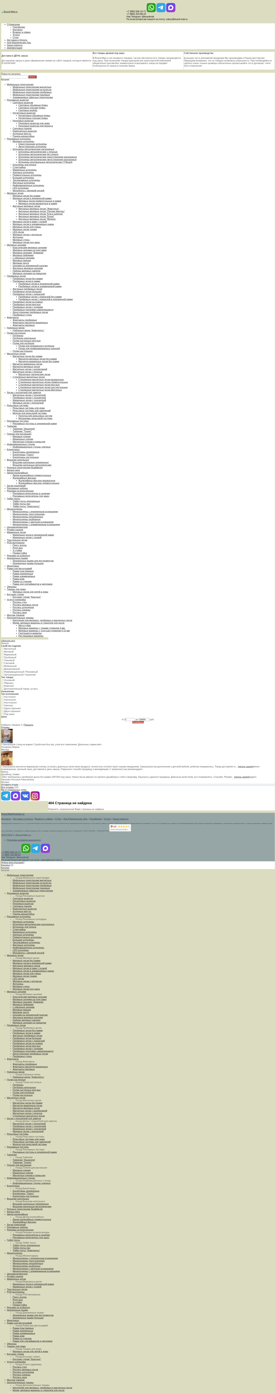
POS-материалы (16, 542)
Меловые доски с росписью (27, 234)
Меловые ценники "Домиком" (28, 253)
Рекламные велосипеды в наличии (31, 493)
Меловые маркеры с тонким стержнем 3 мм (41, 628)
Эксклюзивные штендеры (26, 180)
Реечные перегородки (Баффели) (25, 467)
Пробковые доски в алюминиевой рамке (40, 286)
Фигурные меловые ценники (28, 268)
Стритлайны (19, 167)
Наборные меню (16, 328)
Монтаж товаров (16, 615)
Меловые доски (15, 193)
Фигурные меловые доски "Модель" (37, 219)
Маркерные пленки (23, 439)
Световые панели (22, 128)
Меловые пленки (22, 436)
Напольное (10, 700)
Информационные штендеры (28, 185)
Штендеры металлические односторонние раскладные (47, 157)
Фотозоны (18, 237)
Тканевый (9, 660)
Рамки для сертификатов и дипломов (32, 584)
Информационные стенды (21, 444)
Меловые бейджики (23, 255)
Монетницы (13, 566)
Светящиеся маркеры (30, 633)
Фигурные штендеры (24, 183)
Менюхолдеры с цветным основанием (33, 522)
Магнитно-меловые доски (26, 366)
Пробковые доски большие (27, 291)
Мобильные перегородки (20, 84)
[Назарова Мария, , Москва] (7, 742)
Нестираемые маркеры (30, 636)
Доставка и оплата (23, 819)
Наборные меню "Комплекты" (28, 330)
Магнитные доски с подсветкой (29, 395)
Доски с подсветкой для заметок (24, 392)
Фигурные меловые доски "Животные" (39, 209)
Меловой (9, 651)
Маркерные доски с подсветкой (29, 400)
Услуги (16, 35)
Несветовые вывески (24, 113)
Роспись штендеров (23, 607)
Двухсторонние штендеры (32, 146)
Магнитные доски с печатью (27, 372)
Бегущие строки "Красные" (27, 597)
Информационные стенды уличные (32, 447)
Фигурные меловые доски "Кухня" (36, 216)
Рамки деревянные (23, 574)
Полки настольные (23, 351)
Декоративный (12, 669)
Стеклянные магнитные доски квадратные (41, 379)
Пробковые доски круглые (27, 304)
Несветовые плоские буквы (33, 118)
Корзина (5, 865)
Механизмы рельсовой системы (35, 418)
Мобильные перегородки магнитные (32, 87)
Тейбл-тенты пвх (21, 504)
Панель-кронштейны (24, 136)
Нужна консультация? (12, 862)
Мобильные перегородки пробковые (32, 92)
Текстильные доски (17, 540)
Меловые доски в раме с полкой (30, 221)
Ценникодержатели (17, 527)
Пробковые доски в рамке (26, 281)
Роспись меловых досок (25, 605)
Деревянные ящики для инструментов (33, 561)
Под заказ (9, 714)
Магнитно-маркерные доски (27, 364)
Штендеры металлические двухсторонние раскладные (47, 159)
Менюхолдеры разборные (27, 519)
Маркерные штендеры (25, 170)
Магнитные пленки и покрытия (29, 442)
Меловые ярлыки (22, 260)
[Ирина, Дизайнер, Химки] (7, 764)
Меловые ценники (16, 245)
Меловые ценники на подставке (30, 250)
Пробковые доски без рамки (28, 278)
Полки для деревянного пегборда (36, 346)
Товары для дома (16, 589)
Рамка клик (18, 579)
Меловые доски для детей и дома (30, 592)
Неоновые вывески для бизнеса (35, 126)
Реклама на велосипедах (20, 491)
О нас (16, 37)
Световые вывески (23, 102)
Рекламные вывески (18, 100)
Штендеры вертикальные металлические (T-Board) (45, 162)
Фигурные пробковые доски (27, 289)
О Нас (58, 819)
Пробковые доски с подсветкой (29, 397)
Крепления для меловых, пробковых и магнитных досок (42, 620)
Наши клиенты (15, 45)
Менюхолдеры (14, 509)
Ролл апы (18, 548)
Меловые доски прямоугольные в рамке (39, 201)
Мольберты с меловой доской (28, 190)
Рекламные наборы (17, 488)
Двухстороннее (12, 711)
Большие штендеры (23, 177)
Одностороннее (12, 708)
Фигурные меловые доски (26, 206)
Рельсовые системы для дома (29, 408)
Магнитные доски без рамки (27, 356)
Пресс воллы (20, 545)
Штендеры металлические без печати (38, 154)
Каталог (5, 867)
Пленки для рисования (19, 434)
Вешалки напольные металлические (32, 465)
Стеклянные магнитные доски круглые (39, 385)
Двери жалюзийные (17, 473)
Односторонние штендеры (32, 144)
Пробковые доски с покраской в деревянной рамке (45, 299)
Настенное (10, 697)
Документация (14, 48)
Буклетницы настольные (26, 457)
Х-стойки (17, 550)
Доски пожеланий (16, 486)
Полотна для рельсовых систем (35, 416)
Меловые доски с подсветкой (28, 403)
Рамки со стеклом (22, 581)
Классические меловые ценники (30, 247)
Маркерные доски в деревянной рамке (33, 535)
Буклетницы (13, 449)
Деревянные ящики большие (28, 563)
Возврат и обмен (22, 32)
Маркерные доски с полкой (27, 537)
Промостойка (20, 553)
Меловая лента (21, 263)
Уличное (8, 705)
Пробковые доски (16, 276)
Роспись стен (20, 602)
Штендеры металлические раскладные (33, 149)
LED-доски (18, 232)
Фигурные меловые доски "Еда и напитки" (40, 214)
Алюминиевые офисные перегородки (33, 97)
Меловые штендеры (23, 141)
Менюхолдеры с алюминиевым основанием (36, 524)
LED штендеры (21, 188)
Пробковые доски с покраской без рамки (40, 297)
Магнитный (10, 649)
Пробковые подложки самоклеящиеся (33, 309)
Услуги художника (16, 599)
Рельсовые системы (17, 405)
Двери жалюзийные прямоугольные (32, 475)
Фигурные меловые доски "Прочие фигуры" (41, 211)
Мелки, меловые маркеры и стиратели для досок (38, 623)
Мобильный (10, 666)
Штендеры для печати (24, 165)
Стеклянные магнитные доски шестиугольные (43, 387)
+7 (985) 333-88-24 (136, 14)
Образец (8, 683)
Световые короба (27, 110)
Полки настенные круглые (27, 341)
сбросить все (8, 641)
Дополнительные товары (20, 618)
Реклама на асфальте (18, 555)
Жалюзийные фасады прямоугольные (38, 483)
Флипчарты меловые (24, 325)
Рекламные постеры (18, 421)
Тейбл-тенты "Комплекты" (26, 506)
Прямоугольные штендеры (27, 175)
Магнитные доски (16, 353)
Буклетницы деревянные (26, 452)
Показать (28, 725)
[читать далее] (245, 766)
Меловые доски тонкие (25, 229)
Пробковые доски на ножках (28, 302)
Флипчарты (13, 317)
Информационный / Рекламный (21, 672)
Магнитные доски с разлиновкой (30, 369)
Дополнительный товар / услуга (21, 689)
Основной (9, 680)
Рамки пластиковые (23, 571)
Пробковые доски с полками (28, 307)
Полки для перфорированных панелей (39, 348)
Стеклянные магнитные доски (29, 377)
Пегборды (18, 335)
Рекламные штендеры (19, 139)
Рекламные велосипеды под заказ (31, 496)
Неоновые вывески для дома (34, 123)
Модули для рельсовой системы (30, 413)
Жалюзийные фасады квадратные (36, 480)
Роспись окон (20, 612)
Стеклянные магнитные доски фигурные (40, 390)
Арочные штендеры (23, 172)
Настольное (10, 702)
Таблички (12, 426)
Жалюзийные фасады (24, 478)
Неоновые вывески (23, 121)
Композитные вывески (25, 131)
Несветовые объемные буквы (34, 115)
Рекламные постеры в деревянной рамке (35, 423)
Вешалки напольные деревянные (31, 462)
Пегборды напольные (24, 338)
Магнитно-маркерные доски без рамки (38, 361)
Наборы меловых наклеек (26, 271)
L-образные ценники (23, 258)
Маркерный (10, 654)
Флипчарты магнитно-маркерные (30, 322)
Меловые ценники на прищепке (29, 273)
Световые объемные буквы (33, 105)
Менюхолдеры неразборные (28, 517)
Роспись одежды (21, 610)
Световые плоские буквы (31, 108)
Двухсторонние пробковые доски (30, 312)
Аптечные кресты (22, 133)
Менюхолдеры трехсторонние (29, 514)
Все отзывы (7, 787)
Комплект (9, 686)
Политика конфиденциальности (24, 840)
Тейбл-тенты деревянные (26, 501)
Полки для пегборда (23, 343)
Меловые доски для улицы (27, 227)
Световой (9, 663)
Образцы (12, 586)
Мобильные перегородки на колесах (32, 89)
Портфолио (19, 27)
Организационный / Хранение (20, 674)
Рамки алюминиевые (24, 576)
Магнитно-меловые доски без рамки (37, 359)
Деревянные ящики (17, 558)
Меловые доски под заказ (26, 242)
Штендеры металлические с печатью (37, 152)
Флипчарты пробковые (25, 320)
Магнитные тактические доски (34, 374)
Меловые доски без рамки (26, 196)
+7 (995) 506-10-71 (136, 11)
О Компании (13, 24)
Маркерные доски (16, 532)
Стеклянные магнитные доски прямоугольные (43, 382)
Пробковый (10, 657)
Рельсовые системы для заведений (32, 410)
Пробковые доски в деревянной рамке (39, 284)
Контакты (18, 29)
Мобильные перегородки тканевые (31, 95)
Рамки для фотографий (19, 568)
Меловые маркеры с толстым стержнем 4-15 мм (44, 630)
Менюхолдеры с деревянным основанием (35, 511)
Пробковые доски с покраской (29, 294)
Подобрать (138, 722)
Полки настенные (16, 333)
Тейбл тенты (13, 498)
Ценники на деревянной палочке (30, 265)
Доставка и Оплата (17, 40)
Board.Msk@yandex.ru (12, 814)
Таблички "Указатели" (24, 429)
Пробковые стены (22, 315)
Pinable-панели (15, 530)
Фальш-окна (13, 470)
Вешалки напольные (18, 460)
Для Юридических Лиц (19, 42)
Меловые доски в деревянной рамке (32, 198)
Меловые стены (21, 240)
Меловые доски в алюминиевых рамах (33, 224)
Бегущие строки (15, 594)
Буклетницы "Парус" (23, 454)
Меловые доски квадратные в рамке (37, 203)
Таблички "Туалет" (22, 431)
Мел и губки (24, 625)
